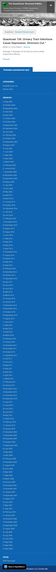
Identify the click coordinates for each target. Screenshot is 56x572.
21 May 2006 (7, 542)
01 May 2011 (7, 368)
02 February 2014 (9, 268)
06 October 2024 (9, 122)
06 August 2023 (8, 145)
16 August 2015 (8, 232)
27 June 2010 (8, 405)
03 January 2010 (9, 428)
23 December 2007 (10, 485)
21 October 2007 (9, 492)
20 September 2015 (10, 225)
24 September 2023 (10, 142)
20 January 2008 (9, 482)
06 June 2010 (8, 412)
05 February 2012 (9, 338)
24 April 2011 (8, 372)
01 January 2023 (9, 168)
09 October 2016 (9, 205)
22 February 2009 (9, 458)
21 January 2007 (9, 515)
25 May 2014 (7, 262)
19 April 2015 (8, 248)
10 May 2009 (7, 452)
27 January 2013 (9, 298)
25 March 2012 (8, 335)
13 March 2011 (8, 378)
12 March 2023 (8, 162)
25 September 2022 (10, 178)
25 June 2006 (8, 538)
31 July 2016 (7, 212)
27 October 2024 (9, 118)
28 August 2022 (8, 182)
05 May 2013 (7, 292)
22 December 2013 (10, 272)
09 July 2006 (7, 535)
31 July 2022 (7, 185)
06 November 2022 (10, 175)
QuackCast (9, 32)
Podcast (6, 59)
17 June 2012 (8, 322)
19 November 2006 (10, 522)
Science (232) (8, 89)
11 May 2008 (7, 475)
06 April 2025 (8, 115)
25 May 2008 (7, 472)
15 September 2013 (10, 278)
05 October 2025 (9, 105)
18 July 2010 (7, 402)
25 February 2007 (9, 512)
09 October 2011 (9, 352)
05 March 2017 (8, 198)
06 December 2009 (10, 438)
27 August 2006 (8, 528)
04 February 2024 (9, 135)
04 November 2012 (10, 308)
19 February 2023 (9, 165)
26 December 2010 (10, 388)
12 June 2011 (8, 362)
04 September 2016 (10, 208)
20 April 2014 (8, 265)
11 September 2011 (10, 355)
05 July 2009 (7, 448)
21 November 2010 (10, 395)
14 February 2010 (9, 422)
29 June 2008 (8, 468)
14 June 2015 (8, 235)
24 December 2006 (10, 519)
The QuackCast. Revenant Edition (25, 4)
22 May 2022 (7, 192)
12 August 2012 (8, 318)
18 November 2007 (10, 488)
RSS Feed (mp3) (9, 561)
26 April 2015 (8, 245)
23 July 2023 (7, 148)
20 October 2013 (9, 275)
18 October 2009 (9, 442)
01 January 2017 (9, 202)
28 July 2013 (7, 282)
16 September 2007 (10, 495)
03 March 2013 (8, 295)
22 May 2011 (7, 365)
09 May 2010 (7, 415)
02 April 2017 (8, 195)
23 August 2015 (8, 228)
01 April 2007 (8, 508)
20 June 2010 (8, 408)
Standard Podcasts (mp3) (24, 32)
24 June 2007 (8, 502)
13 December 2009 (10, 435)
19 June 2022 (8, 188)
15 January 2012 (9, 342)
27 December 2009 (10, 432)
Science (27, 47)
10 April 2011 (8, 375)
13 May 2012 (7, 325)
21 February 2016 (9, 218)
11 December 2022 (10, 172)
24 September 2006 (10, 525)
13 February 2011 (9, 382)
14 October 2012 (9, 312)
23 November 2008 (10, 462)
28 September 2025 (10, 108)
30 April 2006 (8, 548)
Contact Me (43, 568)
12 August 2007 (8, 498)
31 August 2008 (8, 465)
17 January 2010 (9, 425)
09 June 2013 (8, 285)
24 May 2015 (7, 242)
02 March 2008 (8, 479)
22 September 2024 (10, 128)
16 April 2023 (8, 158)
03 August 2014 (8, 258)
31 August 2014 (8, 255)
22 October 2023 (9, 138)
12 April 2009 (8, 455)
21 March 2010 (8, 418)
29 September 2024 (10, 125)
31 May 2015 (7, 238)
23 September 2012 (10, 315)
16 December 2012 (10, 305)
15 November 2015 (10, 222)
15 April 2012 (8, 332)
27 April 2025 (8, 112)
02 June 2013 (8, 288)
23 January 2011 (9, 385)
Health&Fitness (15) (10, 86)
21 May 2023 (7, 155)
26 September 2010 (10, 398)
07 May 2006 (7, 545)
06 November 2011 (10, 348)
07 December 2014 (10, 252)
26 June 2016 (8, 215)
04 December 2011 (10, 345)
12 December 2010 (10, 392)
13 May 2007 (7, 505)
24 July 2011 (7, 358)
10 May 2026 (7, 101)
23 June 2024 (8, 132)
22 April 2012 (8, 328)
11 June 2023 (8, 152)
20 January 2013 (9, 302)
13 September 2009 (10, 445)
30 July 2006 (7, 532)
